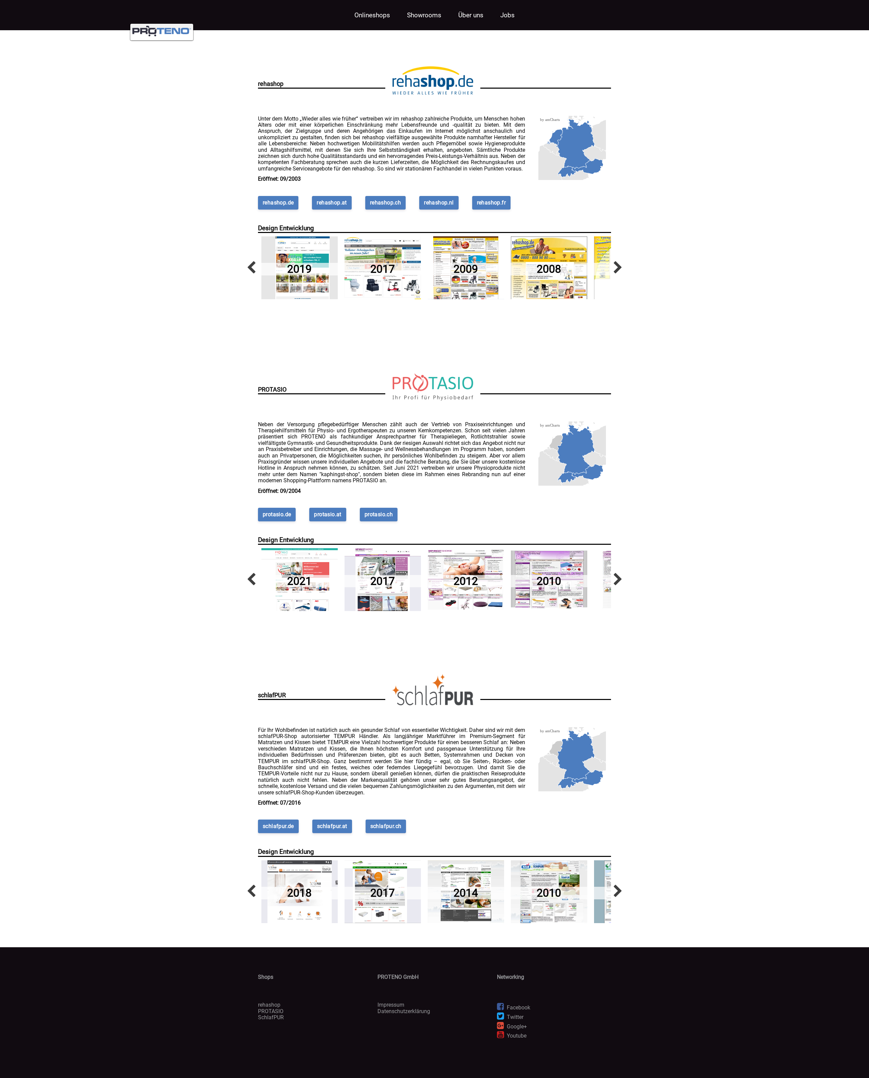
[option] (299, 267)
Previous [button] (251, 267)
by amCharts (550, 120)
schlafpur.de (278, 826)
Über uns (470, 15)
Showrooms (424, 15)
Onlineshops (372, 15)
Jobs (507, 15)
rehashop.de (278, 202)
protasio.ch (379, 514)
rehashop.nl (439, 202)
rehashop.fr (491, 202)
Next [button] (618, 267)
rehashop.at (332, 202)
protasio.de (277, 514)
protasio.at (327, 514)
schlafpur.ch (386, 826)
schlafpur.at (332, 826)
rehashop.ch (385, 202)
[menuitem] (587, 166)
